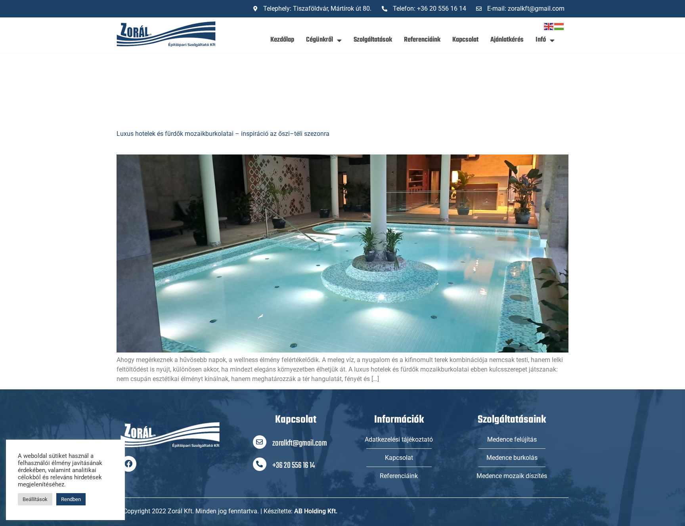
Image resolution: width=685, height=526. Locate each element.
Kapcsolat (465, 39)
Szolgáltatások (373, 39)
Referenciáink (422, 39)
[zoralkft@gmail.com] (259, 442)
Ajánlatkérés (507, 39)
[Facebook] (128, 464)
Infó (541, 39)
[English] (549, 26)
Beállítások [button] (35, 499)
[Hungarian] (559, 26)
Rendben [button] (71, 499)
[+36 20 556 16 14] (259, 464)
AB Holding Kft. (316, 511)
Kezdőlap (282, 39)
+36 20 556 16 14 (293, 465)
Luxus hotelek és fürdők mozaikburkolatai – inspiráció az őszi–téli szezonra (223, 133)
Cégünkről (319, 39)
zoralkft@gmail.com (299, 443)
